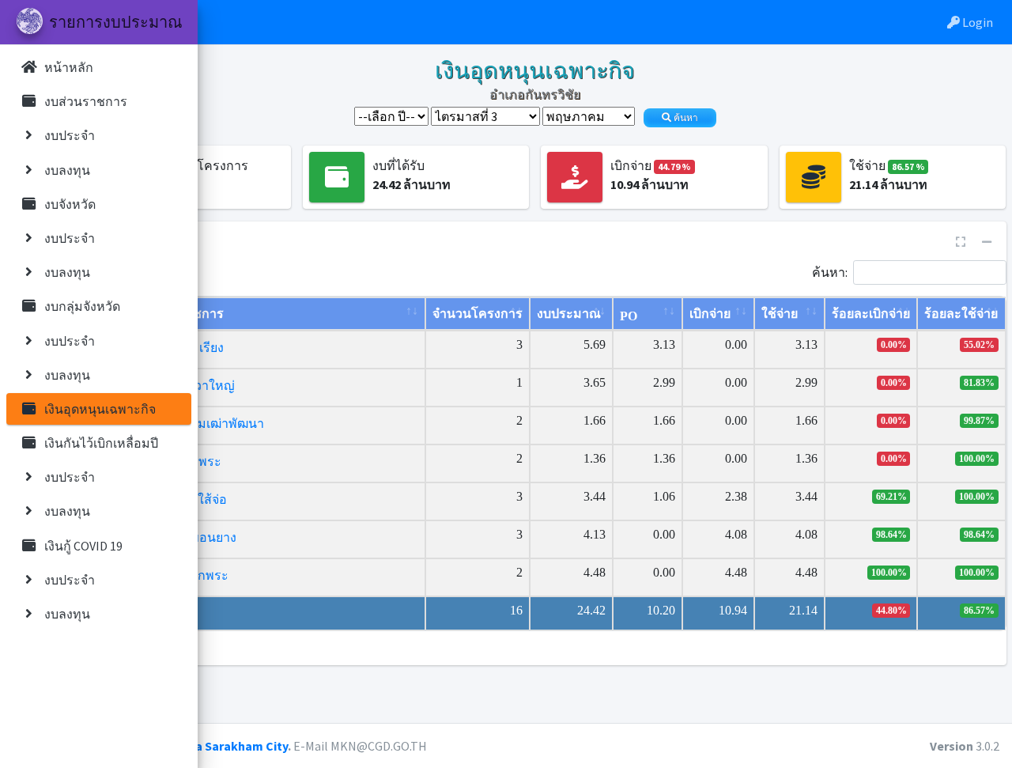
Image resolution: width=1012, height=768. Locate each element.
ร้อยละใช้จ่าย (961, 313)
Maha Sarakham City (230, 746)
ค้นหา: (830, 271)
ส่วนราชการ (189, 313)
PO (628, 316)
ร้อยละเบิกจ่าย (871, 313)
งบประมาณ (569, 313)
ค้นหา (684, 117)
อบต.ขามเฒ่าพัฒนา (209, 423)
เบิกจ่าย (710, 313)
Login (976, 22)
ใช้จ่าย (779, 313)
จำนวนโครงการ (477, 313)
